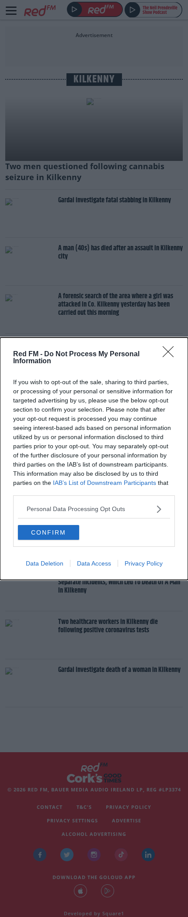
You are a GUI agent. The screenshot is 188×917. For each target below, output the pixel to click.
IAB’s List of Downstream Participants (104, 482)
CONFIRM (48, 532)
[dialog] (94, 458)
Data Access (94, 563)
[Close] (171, 354)
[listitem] (94, 509)
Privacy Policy (144, 563)
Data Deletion (44, 563)
